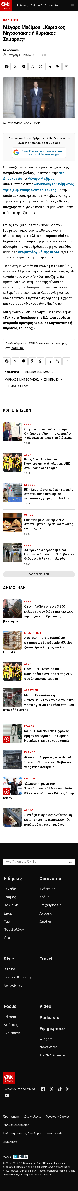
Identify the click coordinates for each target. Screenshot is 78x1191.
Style (9, 959)
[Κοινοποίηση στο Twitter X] (15, 66)
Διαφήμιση (10, 1142)
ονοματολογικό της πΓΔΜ (38, 252)
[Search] (70, 861)
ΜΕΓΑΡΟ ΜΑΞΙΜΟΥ (37, 372)
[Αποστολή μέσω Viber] (32, 66)
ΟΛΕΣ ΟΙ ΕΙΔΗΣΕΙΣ (39, 574)
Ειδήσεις (22, 5)
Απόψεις (11, 1025)
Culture (9, 969)
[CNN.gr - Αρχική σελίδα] (9, 1078)
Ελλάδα (10, 889)
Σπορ (8, 913)
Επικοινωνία (54, 1133)
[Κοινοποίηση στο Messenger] (24, 66)
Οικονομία (51, 5)
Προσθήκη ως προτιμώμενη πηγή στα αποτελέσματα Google (42, 152)
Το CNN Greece (52, 1055)
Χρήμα (44, 897)
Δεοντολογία (32, 1116)
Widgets (46, 1039)
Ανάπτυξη (47, 889)
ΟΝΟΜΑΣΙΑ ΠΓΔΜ (16, 386)
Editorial (10, 1017)
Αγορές (45, 913)
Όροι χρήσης (11, 1116)
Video (45, 1006)
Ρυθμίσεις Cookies (58, 1116)
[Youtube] (7, 1095)
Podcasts (49, 1017)
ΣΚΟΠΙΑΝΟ (51, 379)
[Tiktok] (60, 1089)
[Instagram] (68, 1089)
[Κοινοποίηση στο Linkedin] (49, 66)
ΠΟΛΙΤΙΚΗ (10, 20)
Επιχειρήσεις (50, 905)
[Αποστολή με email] (66, 66)
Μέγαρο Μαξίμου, (41, 179)
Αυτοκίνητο (13, 985)
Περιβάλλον (14, 929)
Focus (10, 1006)
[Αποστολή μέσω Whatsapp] (40, 66)
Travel (45, 959)
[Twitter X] (51, 1089)
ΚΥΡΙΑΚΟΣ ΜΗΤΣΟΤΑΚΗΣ (22, 379)
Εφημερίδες (52, 1028)
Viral (7, 937)
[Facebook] (43, 1089)
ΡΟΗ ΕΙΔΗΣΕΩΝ (17, 410)
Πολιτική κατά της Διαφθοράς (22, 1133)
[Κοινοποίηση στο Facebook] (7, 66)
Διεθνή (45, 921)
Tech (8, 921)
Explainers (12, 1033)
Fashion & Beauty (17, 977)
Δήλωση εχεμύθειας (16, 1125)
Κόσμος (10, 897)
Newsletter (48, 1047)
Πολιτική (36, 5)
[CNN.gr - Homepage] (6, 5)
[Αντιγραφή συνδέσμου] (58, 66)
